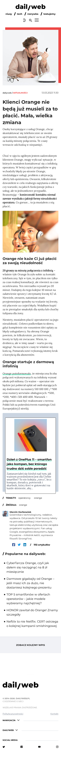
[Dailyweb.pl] (30, 8)
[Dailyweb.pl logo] (30, 686)
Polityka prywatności (13, 713)
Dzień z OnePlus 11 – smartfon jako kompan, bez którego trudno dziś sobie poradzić (29, 464)
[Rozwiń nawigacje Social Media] (20, 739)
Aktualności (20, 93)
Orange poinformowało (17, 373)
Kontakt (54, 713)
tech (19, 13)
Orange (23, 504)
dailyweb (7, 93)
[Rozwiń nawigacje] (18, 720)
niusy (9, 13)
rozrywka (32, 13)
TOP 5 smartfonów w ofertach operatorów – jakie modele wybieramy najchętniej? (28, 599)
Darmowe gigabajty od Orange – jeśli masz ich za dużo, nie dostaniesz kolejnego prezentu (30, 583)
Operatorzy (24, 497)
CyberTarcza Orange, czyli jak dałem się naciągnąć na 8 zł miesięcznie (28, 567)
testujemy (49, 13)
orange (38, 497)
